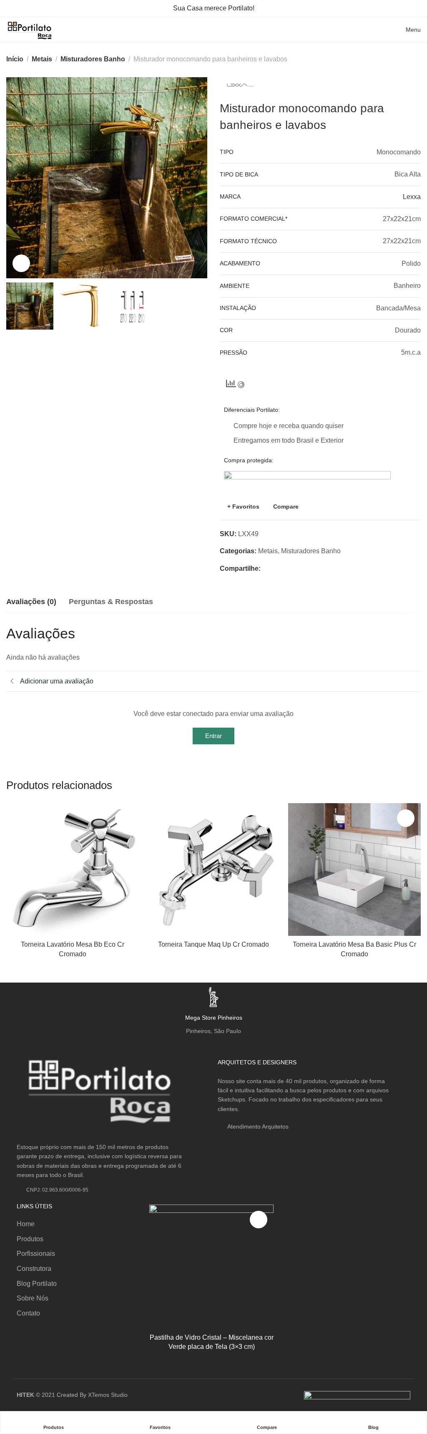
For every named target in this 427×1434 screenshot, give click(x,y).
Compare (286, 506)
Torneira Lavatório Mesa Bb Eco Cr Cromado (72, 949)
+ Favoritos (243, 506)
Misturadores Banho (92, 59)
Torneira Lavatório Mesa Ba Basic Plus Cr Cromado (354, 949)
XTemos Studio (108, 1394)
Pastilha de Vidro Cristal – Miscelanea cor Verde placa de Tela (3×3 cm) (212, 1342)
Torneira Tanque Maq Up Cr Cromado (213, 944)
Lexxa (412, 196)
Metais (42, 59)
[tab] (31, 602)
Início (14, 59)
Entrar (213, 735)
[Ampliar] (21, 263)
